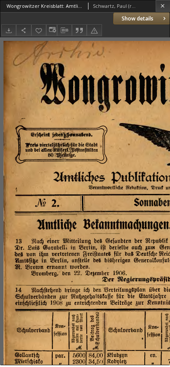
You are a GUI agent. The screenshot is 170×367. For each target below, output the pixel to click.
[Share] (23, 30)
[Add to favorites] (38, 30)
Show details (137, 18)
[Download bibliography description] (64, 30)
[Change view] (51, 30)
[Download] (8, 30)
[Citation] (79, 30)
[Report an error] (94, 30)
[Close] (163, 6)
